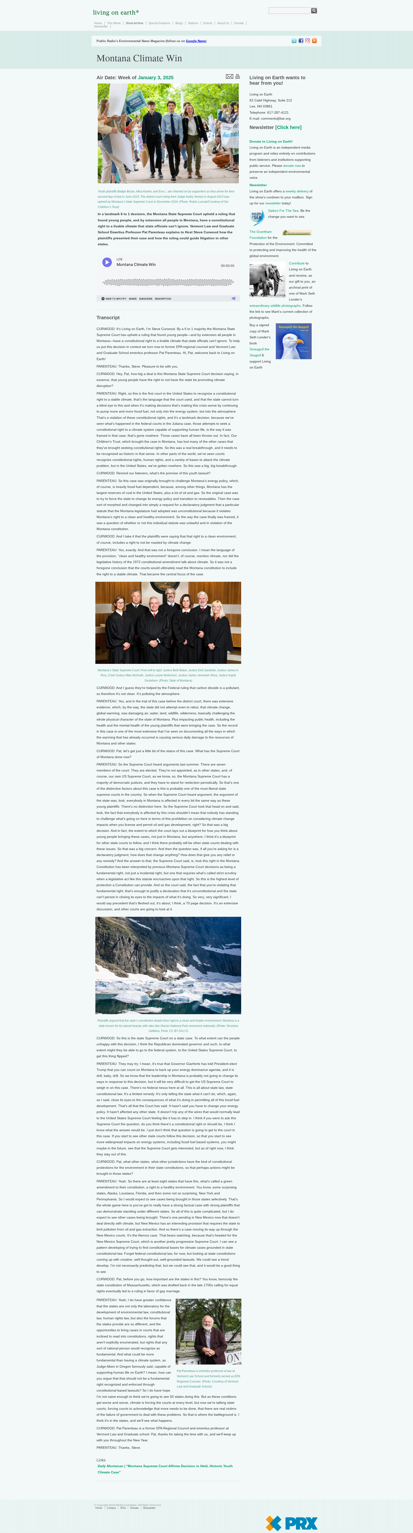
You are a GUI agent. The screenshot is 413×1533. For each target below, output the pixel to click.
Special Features (159, 23)
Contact (111, 1507)
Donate (239, 23)
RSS (123, 1507)
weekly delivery (297, 191)
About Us (223, 23)
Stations (193, 23)
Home (98, 23)
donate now (292, 166)
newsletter (273, 203)
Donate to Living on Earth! (271, 141)
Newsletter (101, 26)
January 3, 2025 (156, 77)
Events (207, 23)
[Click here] (288, 127)
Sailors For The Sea (283, 211)
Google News (196, 41)
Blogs (179, 23)
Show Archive (134, 23)
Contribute (297, 263)
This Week (114, 23)
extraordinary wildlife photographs (275, 306)
